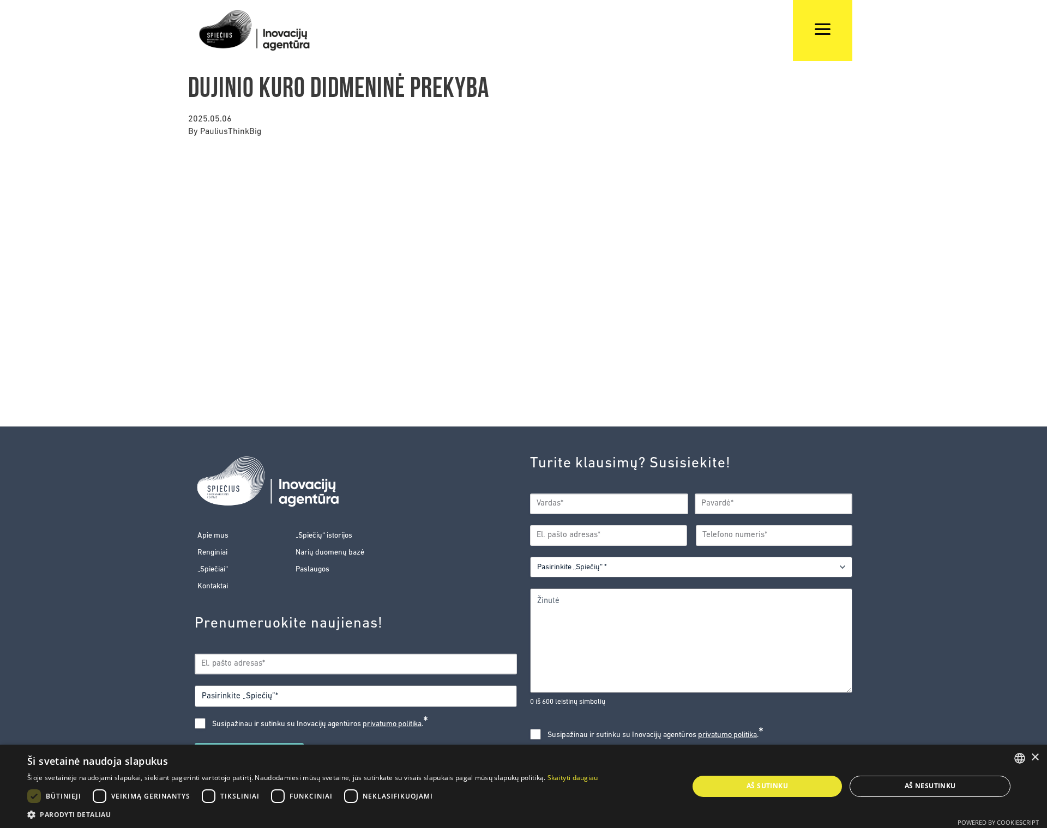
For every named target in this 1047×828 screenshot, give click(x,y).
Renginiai (212, 553)
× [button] (1035, 757)
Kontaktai (212, 586)
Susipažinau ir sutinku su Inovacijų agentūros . (320, 724)
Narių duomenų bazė (330, 553)
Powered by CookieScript (998, 822)
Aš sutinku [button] (767, 785)
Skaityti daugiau (572, 777)
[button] (312, 814)
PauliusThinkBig (230, 131)
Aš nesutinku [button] (930, 785)
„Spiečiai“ (212, 569)
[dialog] (523, 786)
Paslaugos (312, 569)
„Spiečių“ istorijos (324, 536)
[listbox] (1019, 758)
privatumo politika (392, 724)
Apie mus (212, 536)
